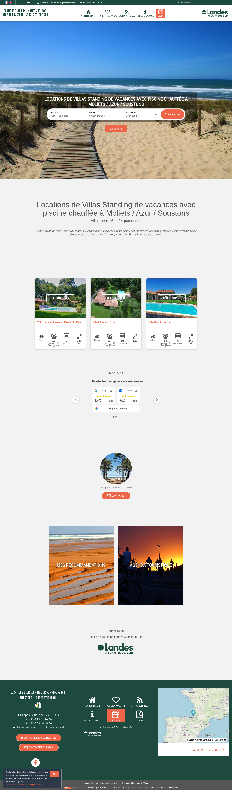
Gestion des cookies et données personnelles (24, 785)
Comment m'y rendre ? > (208, 746)
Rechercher (174, 114)
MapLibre (219, 737)
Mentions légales (90, 780)
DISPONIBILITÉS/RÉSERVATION (38, 734)
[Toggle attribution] (225, 737)
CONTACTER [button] (118, 492)
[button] (75, 398)
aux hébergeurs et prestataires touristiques (106, 785)
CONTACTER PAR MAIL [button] (40, 744)
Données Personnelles (109, 780)
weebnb (68, 785)
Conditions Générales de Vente (135, 780)
